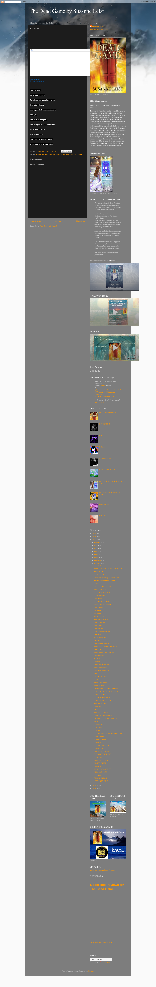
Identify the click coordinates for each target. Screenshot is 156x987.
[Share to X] (67, 151)
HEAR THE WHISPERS (102, 700)
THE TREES (98, 608)
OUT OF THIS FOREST (102, 587)
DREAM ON (98, 724)
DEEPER (97, 661)
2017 (95, 540)
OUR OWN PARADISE (102, 632)
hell (54, 154)
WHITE (96, 721)
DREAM (102, 447)
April (96, 554)
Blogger (91, 971)
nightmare (78, 154)
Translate (107, 962)
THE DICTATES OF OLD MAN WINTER (108, 733)
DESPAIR (97, 566)
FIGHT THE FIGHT (101, 682)
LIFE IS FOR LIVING (101, 751)
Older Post (79, 221)
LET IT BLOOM (99, 596)
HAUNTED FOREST (101, 637)
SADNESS (97, 614)
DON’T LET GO (99, 727)
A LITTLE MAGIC (100, 590)
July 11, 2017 (99, 402)
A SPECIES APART (100, 739)
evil (43, 154)
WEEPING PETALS (101, 760)
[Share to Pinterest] (71, 151)
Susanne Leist (97, 26)
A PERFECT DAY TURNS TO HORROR (108, 569)
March (96, 557)
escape (38, 154)
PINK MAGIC (104, 504)
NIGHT (96, 584)
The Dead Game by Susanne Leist (66, 10)
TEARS (96, 640)
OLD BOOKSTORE (101, 676)
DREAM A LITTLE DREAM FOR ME (107, 688)
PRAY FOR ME (99, 736)
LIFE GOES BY (99, 623)
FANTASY (102, 516)
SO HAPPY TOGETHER (102, 769)
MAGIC (96, 673)
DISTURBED (98, 730)
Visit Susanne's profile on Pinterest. (102, 870)
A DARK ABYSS (105, 458)
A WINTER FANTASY (101, 664)
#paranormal (102, 392)
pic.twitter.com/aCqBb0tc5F (104, 396)
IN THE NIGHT (104, 424)
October (97, 542)
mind (72, 154)
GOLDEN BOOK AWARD (103, 715)
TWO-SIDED (98, 706)
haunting (48, 154)
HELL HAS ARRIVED (101, 745)
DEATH (96, 679)
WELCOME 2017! (100, 772)
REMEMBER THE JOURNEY (104, 652)
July (96, 545)
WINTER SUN (99, 685)
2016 (95, 786)
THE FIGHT (98, 649)
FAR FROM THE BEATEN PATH (105, 646)
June (96, 548)
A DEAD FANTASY (100, 667)
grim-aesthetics (35, 79)
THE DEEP (98, 599)
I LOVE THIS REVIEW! (107, 412)
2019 (95, 534)
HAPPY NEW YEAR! (101, 781)
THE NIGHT (98, 634)
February (97, 560)
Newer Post (35, 221)
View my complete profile (99, 29)
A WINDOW (98, 766)
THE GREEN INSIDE (101, 643)
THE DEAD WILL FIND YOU (104, 670)
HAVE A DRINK (99, 617)
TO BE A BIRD (99, 757)
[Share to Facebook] (69, 151)
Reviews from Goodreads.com (101, 943)
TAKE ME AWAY (99, 655)
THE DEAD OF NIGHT (102, 697)
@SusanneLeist (100, 390)
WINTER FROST (100, 763)
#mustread (98, 394)
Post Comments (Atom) (48, 226)
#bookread (111, 392)
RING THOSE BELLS (107, 470)
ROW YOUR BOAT (100, 778)
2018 (95, 536)
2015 (95, 788)
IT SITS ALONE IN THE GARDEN (106, 691)
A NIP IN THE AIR (100, 703)
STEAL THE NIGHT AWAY (103, 605)
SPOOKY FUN (99, 575)
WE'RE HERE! (99, 572)
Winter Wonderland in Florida (104, 581)
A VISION (97, 742)
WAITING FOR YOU (101, 619)
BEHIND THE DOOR (101, 602)
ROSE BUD (98, 658)
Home (58, 221)
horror (58, 154)
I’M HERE (97, 610)
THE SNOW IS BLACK (102, 593)
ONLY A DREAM (100, 694)
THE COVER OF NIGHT (102, 754)
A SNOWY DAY (99, 748)
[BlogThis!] (64, 151)
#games (103, 385)
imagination (65, 154)
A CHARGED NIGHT (101, 712)
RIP (100, 435)
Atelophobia (98, 625)
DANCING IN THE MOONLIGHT (105, 718)
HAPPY (96, 709)
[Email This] (62, 151)
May (96, 551)
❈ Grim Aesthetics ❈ (37, 82)
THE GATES (98, 628)
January (97, 563)
